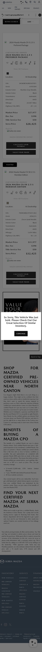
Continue (20, 333)
